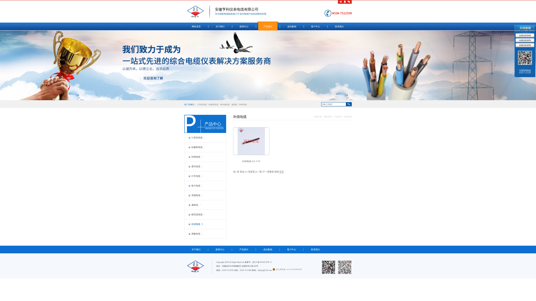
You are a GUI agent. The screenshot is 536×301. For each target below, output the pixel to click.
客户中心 (315, 26)
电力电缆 (195, 186)
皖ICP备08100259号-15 (262, 262)
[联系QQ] (345, 2)
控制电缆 (195, 157)
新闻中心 (244, 26)
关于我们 (220, 26)
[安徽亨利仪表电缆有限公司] (199, 17)
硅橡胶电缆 (213, 105)
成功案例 (291, 26)
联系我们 (339, 26)
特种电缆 (243, 105)
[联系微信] (349, 2)
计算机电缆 (202, 105)
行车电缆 (195, 176)
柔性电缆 (195, 166)
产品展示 (267, 26)
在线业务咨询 (525, 35)
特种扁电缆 (225, 105)
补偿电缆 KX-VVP (251, 161)
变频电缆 (195, 195)
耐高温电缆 (197, 214)
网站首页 (196, 26)
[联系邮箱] (341, 2)
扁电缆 (234, 105)
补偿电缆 (195, 224)
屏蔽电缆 (195, 234)
